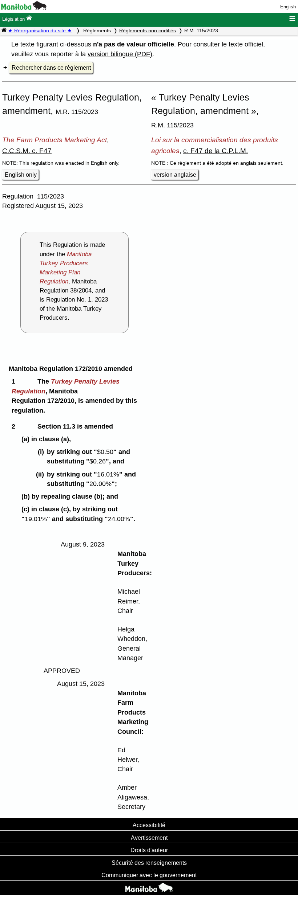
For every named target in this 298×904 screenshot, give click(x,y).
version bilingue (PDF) (120, 54)
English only (21, 175)
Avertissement (149, 837)
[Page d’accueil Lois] (4, 30)
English (288, 6)
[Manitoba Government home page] (149, 889)
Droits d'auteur (149, 850)
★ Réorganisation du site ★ (40, 30)
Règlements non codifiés (147, 30)
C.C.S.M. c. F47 (27, 151)
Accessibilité (149, 825)
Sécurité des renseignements (149, 862)
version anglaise (175, 175)
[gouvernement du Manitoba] (24, 8)
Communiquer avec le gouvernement (149, 875)
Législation (14, 19)
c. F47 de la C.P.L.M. (215, 151)
